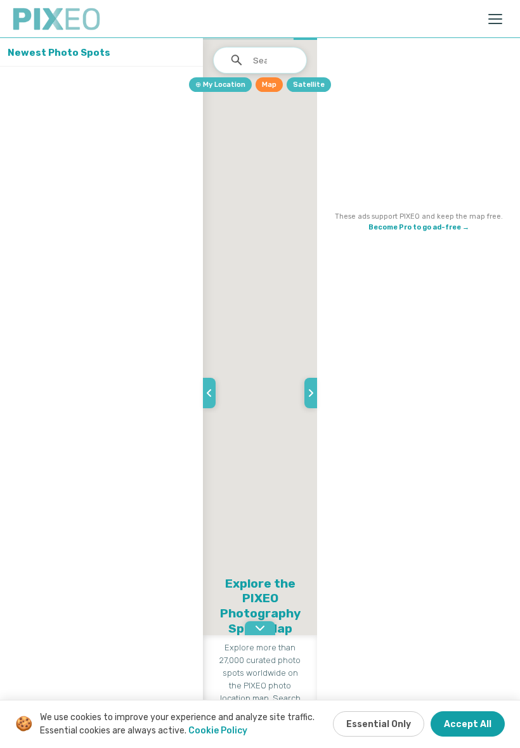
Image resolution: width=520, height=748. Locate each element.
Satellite (309, 85)
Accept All (467, 724)
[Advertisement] (418, 127)
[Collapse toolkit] (310, 393)
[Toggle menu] (495, 19)
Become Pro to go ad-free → (418, 227)
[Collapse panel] (209, 393)
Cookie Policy (217, 730)
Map (269, 85)
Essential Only (378, 724)
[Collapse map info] (260, 628)
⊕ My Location (220, 85)
